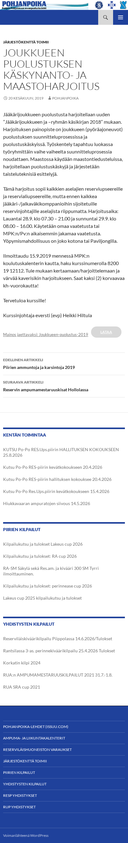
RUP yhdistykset (19, 807)
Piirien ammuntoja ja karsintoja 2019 (39, 363)
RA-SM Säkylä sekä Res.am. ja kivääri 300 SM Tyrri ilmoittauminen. (51, 571)
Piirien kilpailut (19, 772)
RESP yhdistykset (20, 795)
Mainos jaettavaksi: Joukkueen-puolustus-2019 (45, 334)
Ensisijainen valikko (120, 17)
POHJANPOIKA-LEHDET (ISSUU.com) (35, 726)
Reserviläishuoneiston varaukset (37, 749)
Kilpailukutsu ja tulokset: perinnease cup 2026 (47, 585)
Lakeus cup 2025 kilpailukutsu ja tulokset (42, 598)
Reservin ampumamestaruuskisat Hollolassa (45, 386)
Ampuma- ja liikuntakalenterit (34, 738)
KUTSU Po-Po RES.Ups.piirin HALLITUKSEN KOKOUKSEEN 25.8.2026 (61, 452)
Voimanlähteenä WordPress (25, 835)
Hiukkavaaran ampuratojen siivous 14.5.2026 (46, 503)
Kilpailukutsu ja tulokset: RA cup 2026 (40, 556)
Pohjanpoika (65, 98)
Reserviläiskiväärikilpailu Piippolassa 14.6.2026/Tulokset (57, 638)
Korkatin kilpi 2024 (21, 662)
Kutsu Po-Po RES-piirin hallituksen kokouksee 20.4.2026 (57, 479)
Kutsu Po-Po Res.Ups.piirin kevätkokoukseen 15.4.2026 (56, 491)
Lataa (106, 332)
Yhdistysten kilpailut (25, 784)
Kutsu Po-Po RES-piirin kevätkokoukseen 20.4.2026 (52, 467)
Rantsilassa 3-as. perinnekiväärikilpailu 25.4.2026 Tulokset (59, 650)
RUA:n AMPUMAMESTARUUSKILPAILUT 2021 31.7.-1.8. (57, 674)
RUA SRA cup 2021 (21, 687)
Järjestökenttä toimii (26, 42)
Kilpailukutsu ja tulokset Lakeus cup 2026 (43, 544)
